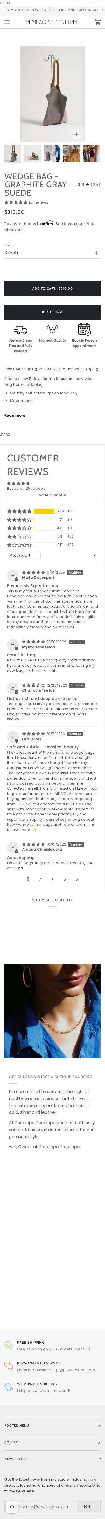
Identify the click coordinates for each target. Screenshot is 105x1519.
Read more (14, 415)
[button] (16, 202)
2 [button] (40, 879)
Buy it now (52, 312)
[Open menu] (12, 22)
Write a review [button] (52, 495)
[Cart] (92, 22)
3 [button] (53, 879)
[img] (34, 572)
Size (8, 245)
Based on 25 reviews (26, 488)
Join (88, 1506)
